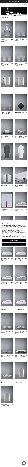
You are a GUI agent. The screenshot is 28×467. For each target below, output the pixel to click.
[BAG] (24, 4)
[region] (14, 233)
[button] (24, 463)
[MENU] (26, 4)
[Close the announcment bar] (26, 1)
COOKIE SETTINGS (14, 240)
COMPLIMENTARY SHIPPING (14, 1)
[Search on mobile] (1, 4)
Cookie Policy (8, 229)
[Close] (26, 221)
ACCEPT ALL (14, 244)
